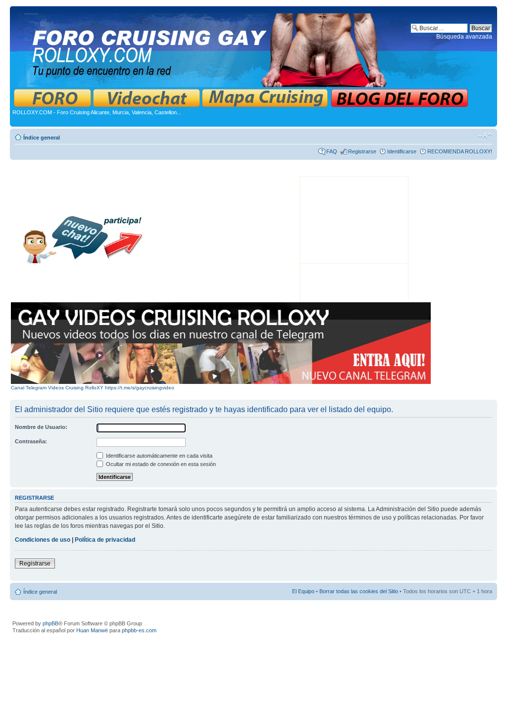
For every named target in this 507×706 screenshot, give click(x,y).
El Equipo (303, 591)
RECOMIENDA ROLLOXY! (459, 151)
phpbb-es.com (139, 630)
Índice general (41, 138)
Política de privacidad (105, 539)
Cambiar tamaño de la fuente (485, 135)
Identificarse (401, 151)
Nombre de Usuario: (41, 427)
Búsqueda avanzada (464, 36)
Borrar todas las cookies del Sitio (358, 591)
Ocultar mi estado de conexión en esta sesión (160, 464)
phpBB (50, 623)
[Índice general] (249, 48)
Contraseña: (31, 441)
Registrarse (362, 151)
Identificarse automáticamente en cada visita (158, 456)
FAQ (331, 151)
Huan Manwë (92, 630)
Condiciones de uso (42, 539)
